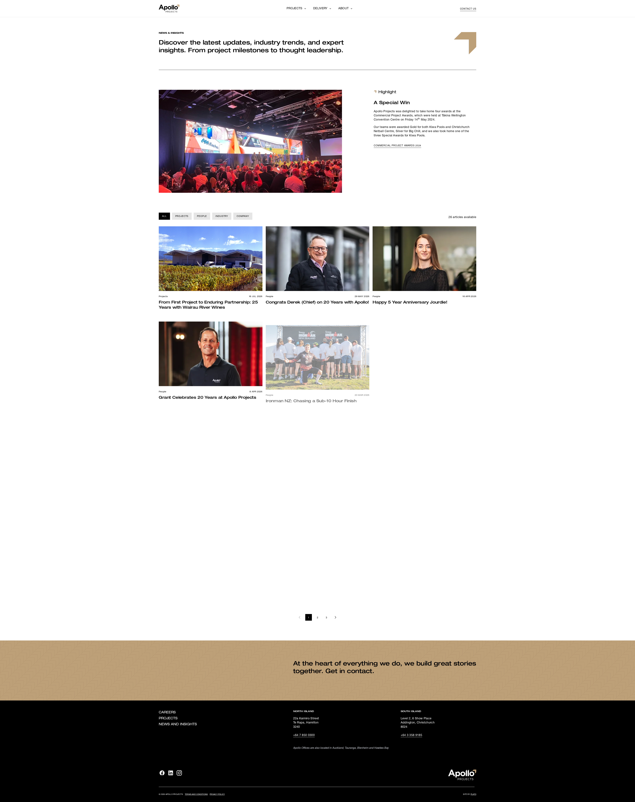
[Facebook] (162, 773)
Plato (473, 794)
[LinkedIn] (170, 773)
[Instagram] (179, 773)
